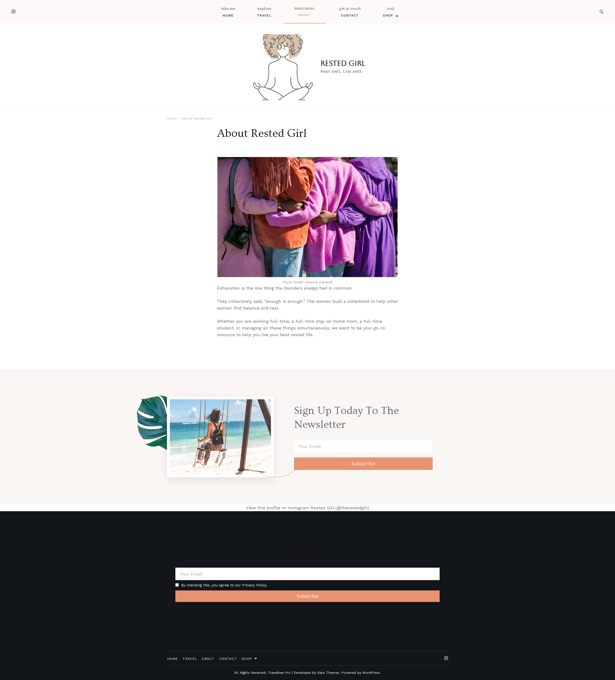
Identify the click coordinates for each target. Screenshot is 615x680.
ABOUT (304, 15)
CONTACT (350, 15)
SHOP (388, 15)
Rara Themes (328, 672)
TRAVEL (264, 15)
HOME (228, 15)
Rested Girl (342, 63)
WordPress (371, 672)
